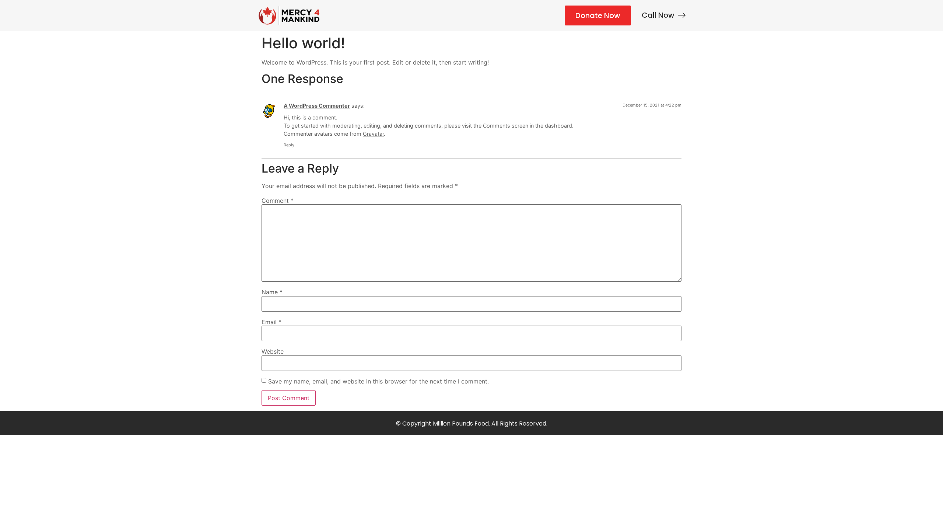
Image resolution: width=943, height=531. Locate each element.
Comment (278, 201)
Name (272, 292)
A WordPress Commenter (317, 106)
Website (273, 351)
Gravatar (373, 134)
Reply (289, 145)
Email (271, 322)
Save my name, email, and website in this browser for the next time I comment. (378, 381)
